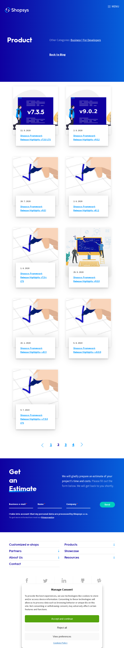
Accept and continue (62, 618)
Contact (15, 564)
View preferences (62, 636)
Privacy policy (47, 517)
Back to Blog (57, 54)
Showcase (71, 551)
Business (76, 40)
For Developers (92, 40)
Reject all (62, 627)
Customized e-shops (24, 544)
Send (107, 504)
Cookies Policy (60, 642)
